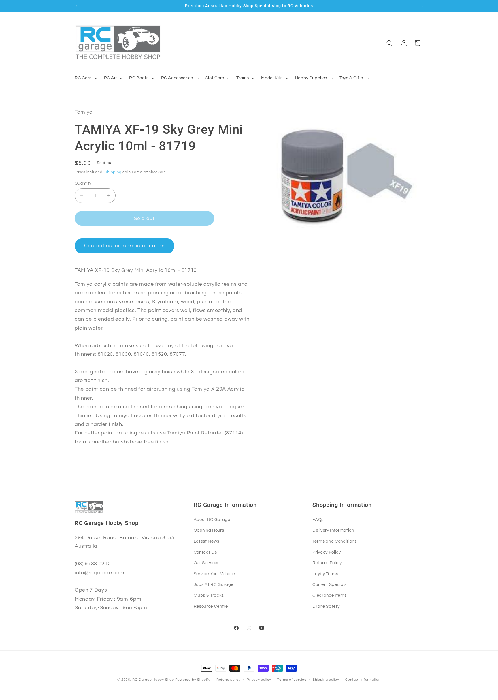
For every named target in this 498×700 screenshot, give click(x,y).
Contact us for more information (124, 245)
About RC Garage (212, 519)
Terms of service (291, 680)
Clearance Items (329, 595)
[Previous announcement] (76, 6)
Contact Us (205, 552)
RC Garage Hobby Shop (153, 680)
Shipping (113, 172)
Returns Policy (327, 562)
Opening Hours (209, 530)
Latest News (206, 541)
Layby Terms (325, 573)
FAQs (318, 519)
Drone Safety (325, 606)
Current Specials (329, 584)
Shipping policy (326, 680)
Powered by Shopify (192, 680)
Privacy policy (259, 680)
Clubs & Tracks (209, 595)
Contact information (363, 680)
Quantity (83, 183)
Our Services (207, 562)
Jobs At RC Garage (213, 584)
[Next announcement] (422, 6)
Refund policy (228, 680)
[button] (85, 78)
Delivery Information (333, 530)
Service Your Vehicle (214, 573)
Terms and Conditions (334, 541)
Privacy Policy (326, 552)
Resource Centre (211, 606)
